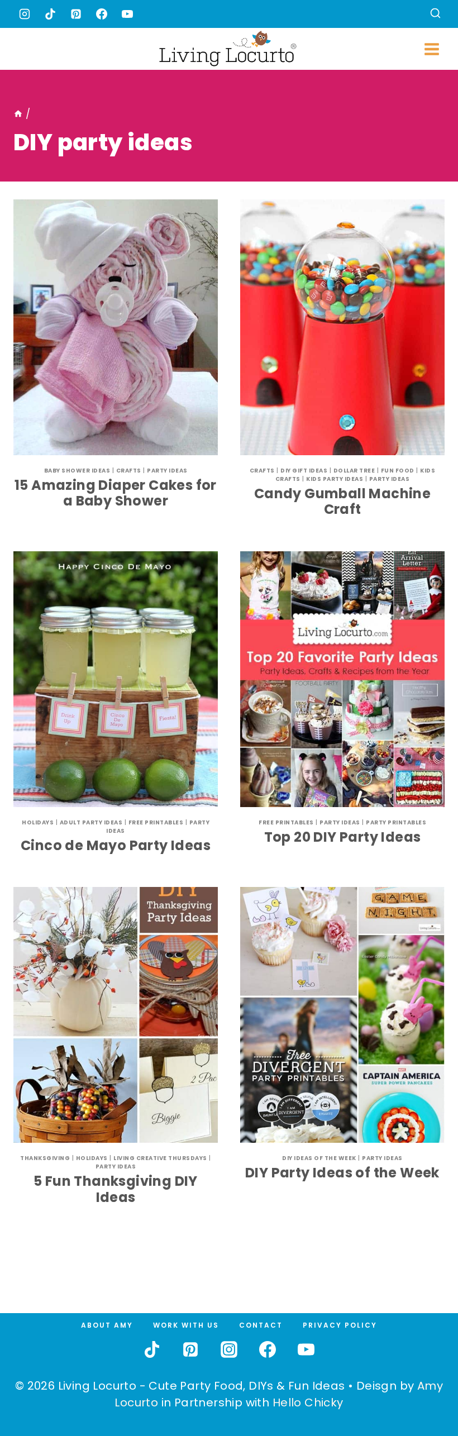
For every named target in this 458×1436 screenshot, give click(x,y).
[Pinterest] (76, 14)
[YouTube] (127, 14)
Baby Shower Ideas (77, 470)
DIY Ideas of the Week (319, 1158)
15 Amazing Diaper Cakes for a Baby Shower (116, 493)
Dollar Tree (354, 470)
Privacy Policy (340, 1325)
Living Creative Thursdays (160, 1158)
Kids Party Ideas (334, 479)
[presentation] (115, 327)
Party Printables (396, 822)
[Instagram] (24, 14)
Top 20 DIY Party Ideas (342, 837)
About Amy (107, 1325)
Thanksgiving (45, 1158)
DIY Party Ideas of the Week (342, 1172)
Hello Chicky (308, 1402)
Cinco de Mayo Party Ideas (116, 845)
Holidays (38, 822)
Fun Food (397, 470)
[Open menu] (431, 48)
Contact (261, 1325)
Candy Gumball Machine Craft (342, 501)
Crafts (128, 470)
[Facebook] (101, 14)
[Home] (18, 114)
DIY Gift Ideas (303, 470)
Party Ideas (167, 470)
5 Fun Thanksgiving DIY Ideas (116, 1189)
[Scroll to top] (425, 1386)
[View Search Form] (435, 14)
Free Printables (156, 822)
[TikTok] (50, 14)
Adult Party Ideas (91, 822)
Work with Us (186, 1325)
